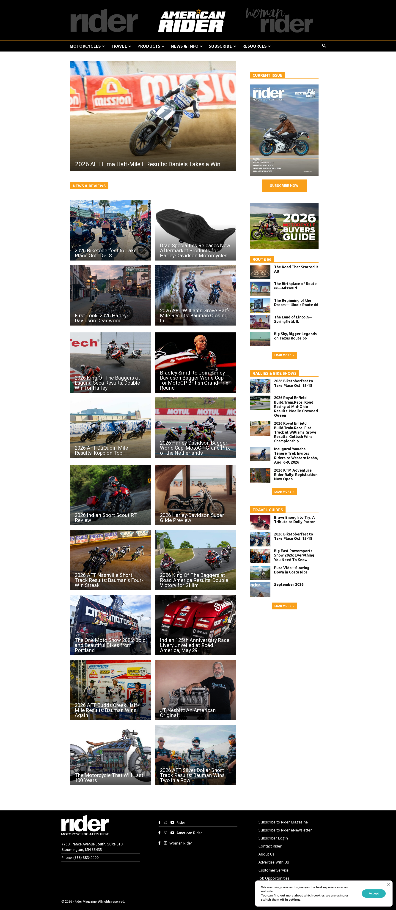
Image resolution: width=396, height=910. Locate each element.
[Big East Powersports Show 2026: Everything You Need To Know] (260, 556)
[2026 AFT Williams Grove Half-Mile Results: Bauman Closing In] (195, 295)
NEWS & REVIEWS (89, 186)
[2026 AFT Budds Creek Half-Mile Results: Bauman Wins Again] (110, 690)
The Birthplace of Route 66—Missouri (295, 286)
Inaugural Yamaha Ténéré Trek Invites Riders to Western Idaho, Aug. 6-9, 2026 (296, 455)
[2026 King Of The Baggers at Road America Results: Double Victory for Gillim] (195, 560)
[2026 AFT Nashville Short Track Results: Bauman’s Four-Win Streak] (110, 560)
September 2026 (288, 584)
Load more (282, 355)
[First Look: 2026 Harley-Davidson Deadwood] (110, 295)
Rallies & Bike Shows (275, 373)
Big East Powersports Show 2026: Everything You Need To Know (294, 555)
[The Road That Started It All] (260, 272)
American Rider (189, 833)
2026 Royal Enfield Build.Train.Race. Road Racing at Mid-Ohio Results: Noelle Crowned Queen (296, 406)
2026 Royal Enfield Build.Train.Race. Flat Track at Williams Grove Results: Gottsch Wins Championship (295, 432)
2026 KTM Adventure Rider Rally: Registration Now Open (295, 474)
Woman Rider (180, 843)
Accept (374, 893)
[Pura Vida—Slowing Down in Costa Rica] (260, 573)
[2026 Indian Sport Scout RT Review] (110, 495)
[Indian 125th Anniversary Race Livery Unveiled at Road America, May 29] (195, 625)
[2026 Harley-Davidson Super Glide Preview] (195, 495)
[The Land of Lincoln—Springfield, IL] (260, 322)
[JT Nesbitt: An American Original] (195, 690)
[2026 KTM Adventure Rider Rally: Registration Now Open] (260, 475)
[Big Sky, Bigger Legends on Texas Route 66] (260, 339)
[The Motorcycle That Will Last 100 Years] (110, 755)
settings (294, 900)
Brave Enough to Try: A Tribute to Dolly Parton (294, 519)
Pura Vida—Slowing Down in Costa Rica (291, 570)
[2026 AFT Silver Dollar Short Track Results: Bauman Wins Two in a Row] (195, 755)
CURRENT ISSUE (267, 75)
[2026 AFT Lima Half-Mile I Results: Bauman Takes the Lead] (153, 116)
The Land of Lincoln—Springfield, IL (293, 319)
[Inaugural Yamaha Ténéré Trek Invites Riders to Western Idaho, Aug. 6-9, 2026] (260, 454)
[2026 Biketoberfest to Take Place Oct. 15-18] (110, 230)
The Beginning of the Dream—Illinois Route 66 (296, 302)
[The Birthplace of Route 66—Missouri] (260, 289)
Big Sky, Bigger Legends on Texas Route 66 (295, 336)
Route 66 (262, 259)
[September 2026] (260, 589)
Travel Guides (268, 510)
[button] (324, 46)
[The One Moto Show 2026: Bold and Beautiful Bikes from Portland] (110, 625)
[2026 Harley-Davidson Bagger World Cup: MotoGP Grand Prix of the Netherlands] (195, 427)
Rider (180, 822)
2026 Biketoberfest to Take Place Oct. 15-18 (293, 383)
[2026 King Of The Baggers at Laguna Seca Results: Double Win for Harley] (110, 362)
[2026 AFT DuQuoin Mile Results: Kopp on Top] (110, 427)
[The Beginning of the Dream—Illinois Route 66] (260, 305)
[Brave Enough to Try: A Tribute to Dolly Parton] (260, 522)
